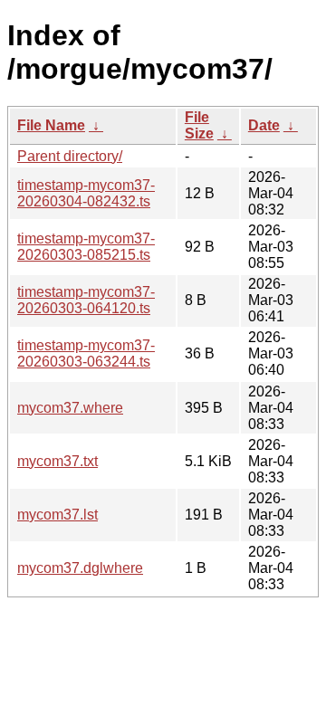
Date (264, 125)
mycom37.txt (57, 461)
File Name (51, 125)
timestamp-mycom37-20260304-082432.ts (86, 193)
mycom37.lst (57, 514)
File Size (199, 125)
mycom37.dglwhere (80, 568)
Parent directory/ (69, 156)
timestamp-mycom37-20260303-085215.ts (86, 246)
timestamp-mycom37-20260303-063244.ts (86, 353)
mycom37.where (70, 407)
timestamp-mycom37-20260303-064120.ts (86, 300)
